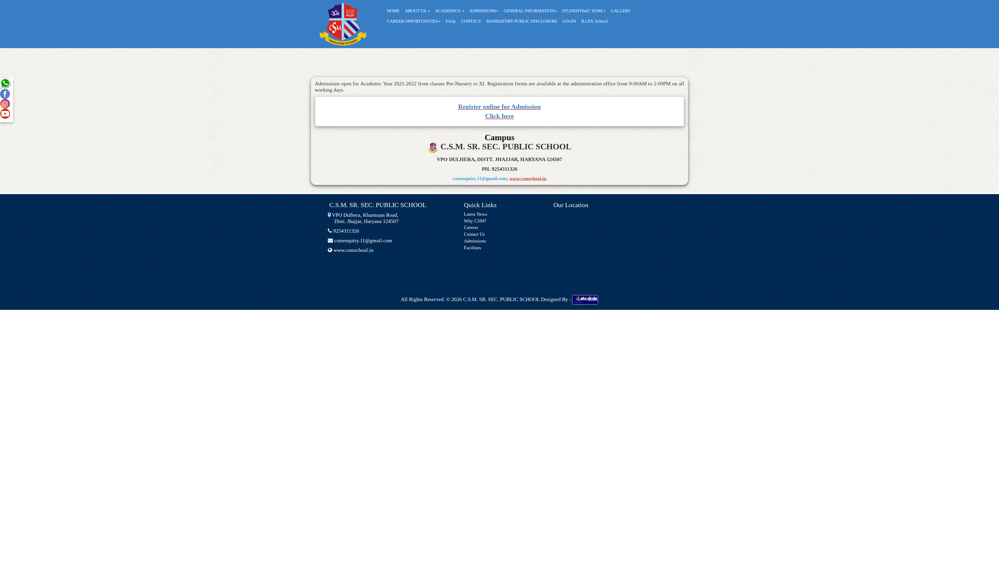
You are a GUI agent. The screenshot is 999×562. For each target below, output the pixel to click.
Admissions (475, 241)
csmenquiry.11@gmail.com (362, 240)
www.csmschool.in (528, 178)
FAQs (451, 21)
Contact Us (474, 234)
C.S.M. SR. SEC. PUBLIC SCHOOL (501, 299)
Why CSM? (475, 220)
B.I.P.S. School (594, 21)
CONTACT (471, 21)
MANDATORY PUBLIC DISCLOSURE (521, 21)
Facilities (472, 247)
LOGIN (569, 21)
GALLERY (621, 10)
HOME (393, 10)
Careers (471, 227)
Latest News (475, 214)
